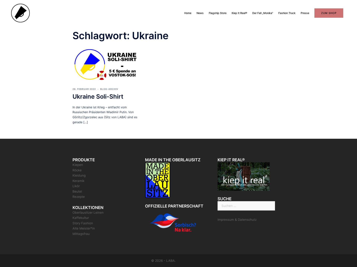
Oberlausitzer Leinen (88, 212)
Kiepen (78, 165)
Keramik (78, 181)
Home (187, 13)
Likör (76, 186)
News (200, 13)
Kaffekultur (81, 218)
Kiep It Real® (239, 13)
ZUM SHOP (329, 13)
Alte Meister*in (84, 228)
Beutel (77, 191)
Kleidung (79, 175)
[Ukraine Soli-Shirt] (106, 64)
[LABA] (20, 13)
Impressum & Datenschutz (237, 220)
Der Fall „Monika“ (262, 13)
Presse (305, 13)
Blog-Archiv (109, 89)
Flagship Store (217, 13)
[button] (349, 5)
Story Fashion (83, 223)
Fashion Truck (286, 13)
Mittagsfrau (81, 234)
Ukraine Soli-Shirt (98, 96)
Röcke (77, 170)
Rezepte (79, 197)
